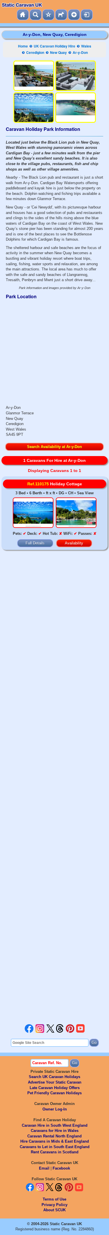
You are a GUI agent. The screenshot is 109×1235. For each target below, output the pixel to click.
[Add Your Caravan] (74, 15)
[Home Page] (22, 15)
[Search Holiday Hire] (35, 15)
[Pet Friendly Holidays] (61, 15)
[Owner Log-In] (86, 15)
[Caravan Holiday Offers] (48, 15)
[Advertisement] (54, 788)
